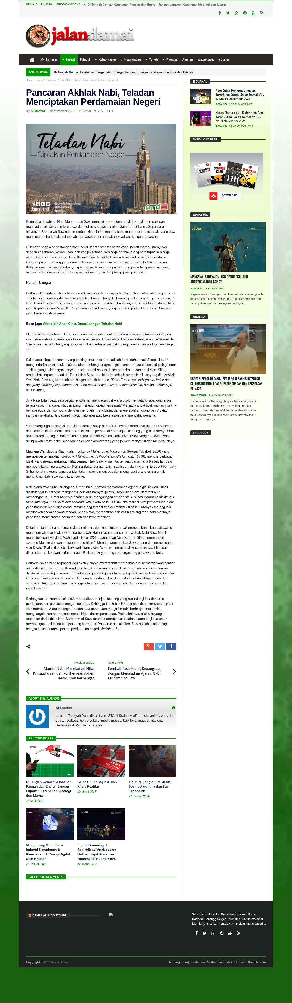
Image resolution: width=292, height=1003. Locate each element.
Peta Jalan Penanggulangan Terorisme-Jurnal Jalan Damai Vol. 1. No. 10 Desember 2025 (240, 95)
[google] (149, 646)
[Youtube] (253, 13)
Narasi (39, 80)
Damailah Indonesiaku (49, 915)
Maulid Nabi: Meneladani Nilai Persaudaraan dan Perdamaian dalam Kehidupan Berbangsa (63, 670)
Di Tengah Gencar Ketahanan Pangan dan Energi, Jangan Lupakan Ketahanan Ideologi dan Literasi (157, 4)
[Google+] (236, 13)
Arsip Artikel (236, 962)
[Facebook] (219, 13)
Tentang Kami (178, 962)
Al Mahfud (38, 111)
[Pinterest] (245, 13)
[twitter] (160, 646)
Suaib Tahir (198, 395)
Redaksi (221, 104)
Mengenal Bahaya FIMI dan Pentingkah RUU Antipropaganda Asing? (219, 279)
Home (29, 80)
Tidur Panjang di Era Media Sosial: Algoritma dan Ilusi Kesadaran (150, 786)
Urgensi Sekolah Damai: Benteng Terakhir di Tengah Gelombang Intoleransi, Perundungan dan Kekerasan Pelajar (226, 383)
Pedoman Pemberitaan (207, 962)
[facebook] (171, 646)
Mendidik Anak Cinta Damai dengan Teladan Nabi (83, 324)
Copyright (33, 962)
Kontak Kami (257, 962)
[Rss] (262, 13)
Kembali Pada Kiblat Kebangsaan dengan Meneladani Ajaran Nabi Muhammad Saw (134, 670)
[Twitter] (228, 13)
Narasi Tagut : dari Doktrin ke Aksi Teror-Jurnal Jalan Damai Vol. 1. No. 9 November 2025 (240, 117)
